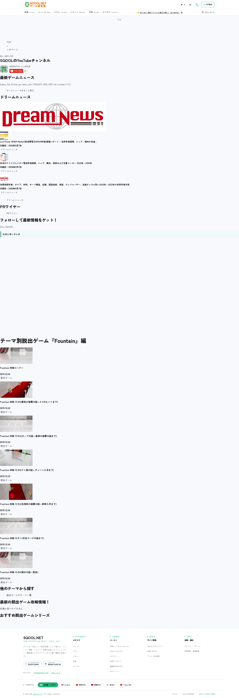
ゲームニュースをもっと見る (20, 90)
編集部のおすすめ (116, 666)
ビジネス (76, 666)
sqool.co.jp (55, 673)
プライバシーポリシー (192, 646)
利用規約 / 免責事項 (191, 651)
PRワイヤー (12, 213)
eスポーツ (113, 656)
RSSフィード (115, 671)
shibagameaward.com (41, 673)
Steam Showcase (116, 651)
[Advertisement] (119, 29)
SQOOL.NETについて (155, 646)
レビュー (76, 656)
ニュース (76, 646)
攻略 (74, 661)
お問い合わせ (152, 651)
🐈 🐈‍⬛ (160, 12)
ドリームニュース (15, 200)
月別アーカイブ (115, 661)
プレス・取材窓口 (153, 656)
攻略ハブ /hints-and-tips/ (119, 646)
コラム (75, 651)
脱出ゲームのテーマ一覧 (19, 595)
